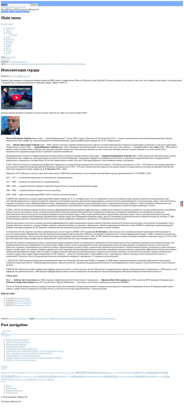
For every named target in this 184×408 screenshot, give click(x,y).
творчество (151, 376)
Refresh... (5, 366)
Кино (8, 30)
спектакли (140, 376)
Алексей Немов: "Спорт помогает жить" (23, 355)
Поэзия (14, 35)
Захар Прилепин (37, 372)
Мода (8, 48)
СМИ (8, 46)
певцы (52, 376)
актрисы (92, 372)
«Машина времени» (18, 373)
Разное (9, 51)
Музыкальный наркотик (16, 344)
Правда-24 (10, 57)
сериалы (130, 376)
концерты (152, 372)
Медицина (13, 62)
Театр (8, 37)
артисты (103, 372)
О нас (8, 53)
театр (160, 376)
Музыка (9, 42)
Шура (63, 372)
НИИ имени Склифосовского (73, 64)
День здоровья (13, 64)
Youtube (26, 12)
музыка (164, 372)
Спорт (8, 44)
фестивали (17, 379)
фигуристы (24, 379)
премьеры (77, 376)
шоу (46, 379)
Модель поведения (22, 300)
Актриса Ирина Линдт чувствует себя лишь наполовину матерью (34, 358)
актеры (81, 372)
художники (40, 379)
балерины (111, 372)
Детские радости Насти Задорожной (21, 349)
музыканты (9, 376)
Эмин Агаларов (70, 372)
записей (11, 388)
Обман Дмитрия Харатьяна (17, 342)
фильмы (33, 379)
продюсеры (89, 376)
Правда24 (46, 373)
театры (166, 376)
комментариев (14, 390)
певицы (43, 376)
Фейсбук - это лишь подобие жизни (21, 360)
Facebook (5, 12)
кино (137, 372)
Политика (10, 39)
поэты (68, 376)
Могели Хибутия (52, 64)
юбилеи (51, 379)
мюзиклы (20, 376)
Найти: (4, 5)
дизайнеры (121, 373)
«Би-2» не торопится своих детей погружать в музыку (29, 353)
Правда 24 (10, 28)
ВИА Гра (29, 373)
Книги (9, 33)
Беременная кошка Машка (17, 340)
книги (143, 372)
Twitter (12, 12)
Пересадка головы (22, 298)
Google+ (18, 12)
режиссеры (111, 376)
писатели (61, 376)
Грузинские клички (22, 305)
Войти (9, 386)
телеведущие (7, 379)
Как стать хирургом (22, 303)
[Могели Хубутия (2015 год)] (10, 134)
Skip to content (7, 24)
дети (115, 372)
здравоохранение (27, 64)
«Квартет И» (5, 373)
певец (35, 376)
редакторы (99, 376)
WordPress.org (12, 393)
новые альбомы (28, 376)
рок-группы (122, 376)
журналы (129, 372)
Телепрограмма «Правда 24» (13, 7)
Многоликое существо (15, 346)
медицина (40, 64)
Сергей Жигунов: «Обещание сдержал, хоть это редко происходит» (35, 351)
